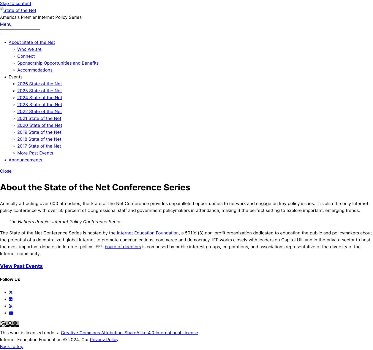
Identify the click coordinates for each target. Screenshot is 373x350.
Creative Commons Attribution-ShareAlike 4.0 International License (129, 332)
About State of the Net (32, 42)
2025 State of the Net (39, 90)
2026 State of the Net (39, 83)
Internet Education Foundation (148, 232)
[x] (11, 292)
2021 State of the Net (39, 118)
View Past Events (21, 266)
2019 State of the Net (39, 132)
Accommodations (34, 70)
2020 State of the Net (39, 125)
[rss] (11, 306)
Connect (26, 56)
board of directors (123, 246)
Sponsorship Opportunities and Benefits (58, 63)
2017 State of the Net (39, 146)
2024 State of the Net (39, 97)
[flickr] (11, 299)
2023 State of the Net (39, 104)
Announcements (25, 159)
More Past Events (35, 153)
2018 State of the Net (39, 139)
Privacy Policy (104, 339)
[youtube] (11, 312)
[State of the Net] (18, 10)
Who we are (29, 49)
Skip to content (15, 3)
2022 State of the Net (39, 111)
